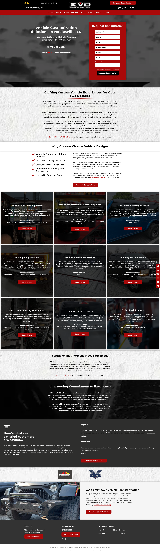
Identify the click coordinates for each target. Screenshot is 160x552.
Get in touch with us (97, 178)
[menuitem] (50, 12)
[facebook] (62, 539)
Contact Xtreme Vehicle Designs (61, 137)
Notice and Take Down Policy (90, 547)
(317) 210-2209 (126, 7)
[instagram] (65, 539)
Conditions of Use (77, 547)
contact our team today (102, 505)
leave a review (36, 452)
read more (151, 433)
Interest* (98, 62)
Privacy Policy (53, 547)
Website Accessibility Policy (103, 547)
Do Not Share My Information (65, 547)
